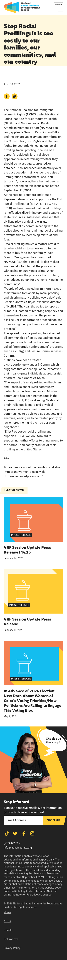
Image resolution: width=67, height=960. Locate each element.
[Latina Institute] (22, 7)
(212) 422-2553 (12, 843)
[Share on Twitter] (15, 96)
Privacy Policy (12, 948)
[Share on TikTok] (7, 834)
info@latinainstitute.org (18, 847)
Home (7, 912)
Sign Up (53, 820)
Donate (8, 930)
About (7, 921)
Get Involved (11, 939)
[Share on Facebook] (7, 96)
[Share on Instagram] (32, 834)
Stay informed (16, 802)
